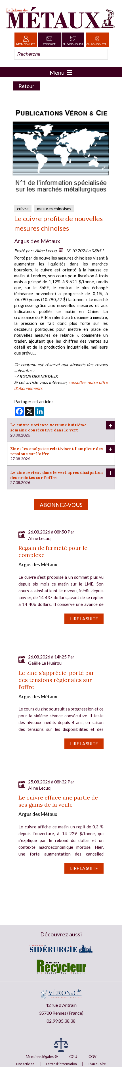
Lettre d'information (61, 1064)
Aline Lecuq (45, 250)
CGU (73, 1056)
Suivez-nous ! (73, 44)
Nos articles (25, 1064)
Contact (49, 44)
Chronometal (97, 44)
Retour (26, 86)
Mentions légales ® (42, 1056)
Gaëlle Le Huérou (45, 663)
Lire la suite (84, 618)
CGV (92, 1056)
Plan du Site (97, 1064)
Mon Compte (25, 44)
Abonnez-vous (61, 505)
